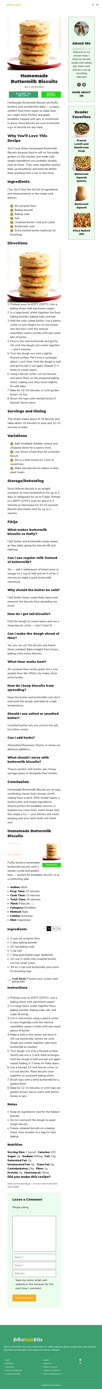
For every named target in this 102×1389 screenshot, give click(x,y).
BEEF (8, 1360)
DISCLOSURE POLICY (52, 1374)
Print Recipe (51, 94)
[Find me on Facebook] (79, 85)
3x (58, 928)
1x (48, 928)
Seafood (10, 1367)
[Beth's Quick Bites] (13, 4)
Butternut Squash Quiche (81, 177)
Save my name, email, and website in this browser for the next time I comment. (34, 1284)
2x (53, 928)
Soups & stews (13, 1374)
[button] (93, 4)
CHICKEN (9, 1364)
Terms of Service (52, 1370)
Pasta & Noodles (14, 1370)
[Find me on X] (84, 85)
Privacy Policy (51, 1367)
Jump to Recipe (24, 94)
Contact (48, 1364)
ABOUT (47, 1360)
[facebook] (80, 1360)
